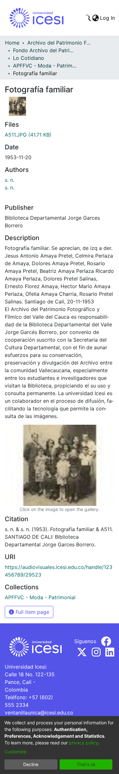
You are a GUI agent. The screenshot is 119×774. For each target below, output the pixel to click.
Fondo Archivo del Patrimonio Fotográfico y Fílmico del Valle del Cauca (44, 50)
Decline (30, 764)
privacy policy (83, 742)
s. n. (9, 180)
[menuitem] (95, 18)
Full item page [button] (31, 612)
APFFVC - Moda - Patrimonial (44, 65)
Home (12, 42)
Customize (15, 751)
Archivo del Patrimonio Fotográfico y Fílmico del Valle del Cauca (59, 42)
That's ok (86, 764)
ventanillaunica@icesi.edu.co (39, 712)
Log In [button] (108, 18)
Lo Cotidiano (28, 58)
